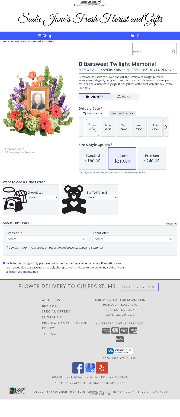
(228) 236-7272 (124, 314)
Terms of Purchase (151, 391)
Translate (100, 5)
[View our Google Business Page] (90, 372)
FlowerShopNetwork (92, 391)
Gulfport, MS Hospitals (111, 376)
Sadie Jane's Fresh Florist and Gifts (90, 19)
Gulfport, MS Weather (70, 383)
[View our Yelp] (102, 372)
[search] (173, 51)
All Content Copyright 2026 (55, 391)
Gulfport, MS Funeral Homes (72, 376)
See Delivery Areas (139, 287)
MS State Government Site (107, 383)
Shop (47, 36)
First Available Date (122, 113)
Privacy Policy (122, 391)
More (83, 88)
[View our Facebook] (78, 372)
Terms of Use (101, 394)
